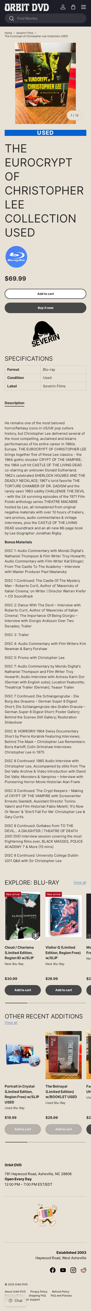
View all (80, 882)
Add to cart (45, 294)
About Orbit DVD (15, 1291)
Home (8, 33)
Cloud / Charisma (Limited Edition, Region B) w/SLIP (19, 952)
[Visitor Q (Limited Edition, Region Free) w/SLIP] (64, 916)
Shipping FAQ (37, 1295)
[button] (73, 7)
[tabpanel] (45, 637)
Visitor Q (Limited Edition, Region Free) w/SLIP (63, 952)
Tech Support (31, 1299)
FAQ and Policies (61, 1295)
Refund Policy (60, 1291)
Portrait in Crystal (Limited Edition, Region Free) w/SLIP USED (22, 1094)
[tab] (14, 403)
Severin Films (24, 33)
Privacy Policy (38, 1291)
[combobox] (45, 18)
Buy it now (45, 308)
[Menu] (83, 7)
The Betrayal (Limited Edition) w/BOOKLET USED (61, 1091)
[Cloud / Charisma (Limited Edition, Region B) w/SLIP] (23, 916)
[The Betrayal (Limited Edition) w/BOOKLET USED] (64, 1055)
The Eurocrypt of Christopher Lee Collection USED (36, 36)
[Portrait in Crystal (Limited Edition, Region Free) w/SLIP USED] (23, 1055)
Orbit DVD (21, 1284)
